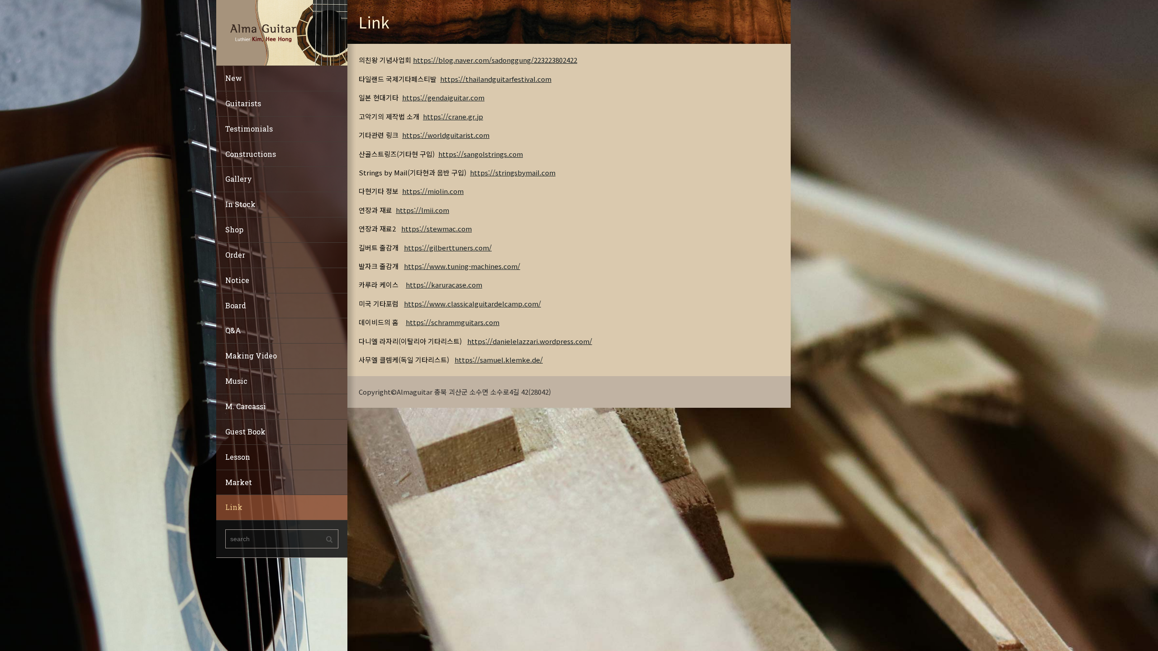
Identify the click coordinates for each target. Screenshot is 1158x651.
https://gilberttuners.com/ (448, 247)
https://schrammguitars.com (452, 322)
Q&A (233, 330)
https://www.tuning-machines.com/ (462, 266)
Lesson (237, 457)
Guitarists (243, 103)
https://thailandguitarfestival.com (495, 79)
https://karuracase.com (444, 284)
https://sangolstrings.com (480, 154)
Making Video (251, 355)
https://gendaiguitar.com (443, 97)
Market (238, 482)
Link (233, 507)
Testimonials (249, 128)
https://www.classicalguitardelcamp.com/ (472, 303)
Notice (237, 280)
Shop (234, 229)
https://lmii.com (422, 210)
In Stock (240, 204)
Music (236, 381)
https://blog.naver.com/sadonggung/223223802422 (495, 60)
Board (235, 305)
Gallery (238, 179)
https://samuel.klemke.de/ (499, 359)
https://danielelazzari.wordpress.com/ (529, 341)
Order (235, 254)
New (233, 78)
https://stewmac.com (436, 228)
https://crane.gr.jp (453, 116)
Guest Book (245, 431)
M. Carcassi (245, 406)
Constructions (250, 154)
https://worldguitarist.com (445, 135)
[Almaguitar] (281, 32)
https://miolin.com (433, 191)
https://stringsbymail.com (512, 172)
